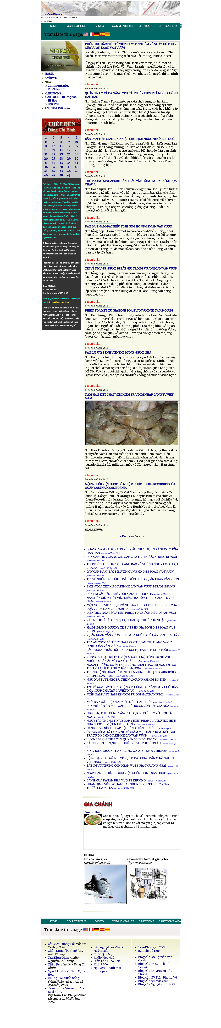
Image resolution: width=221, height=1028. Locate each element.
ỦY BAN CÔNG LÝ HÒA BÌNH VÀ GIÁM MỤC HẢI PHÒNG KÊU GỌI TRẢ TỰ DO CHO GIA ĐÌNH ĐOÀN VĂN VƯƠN (131, 733)
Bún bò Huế (92, 812)
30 (76, 158)
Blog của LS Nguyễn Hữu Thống (155, 972)
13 (61, 146)
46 (46, 175)
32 (53, 163)
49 (69, 175)
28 (61, 158)
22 (53, 154)
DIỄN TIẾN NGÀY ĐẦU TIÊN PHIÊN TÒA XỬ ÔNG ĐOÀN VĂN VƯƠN (132, 612)
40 (76, 167)
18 (61, 150)
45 (76, 171)
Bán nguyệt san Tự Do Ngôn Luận (109, 949)
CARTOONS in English (170, 25)
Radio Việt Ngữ (104, 957)
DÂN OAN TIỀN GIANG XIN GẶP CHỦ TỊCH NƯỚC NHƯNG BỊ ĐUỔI (132, 557)
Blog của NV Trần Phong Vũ (157, 977)
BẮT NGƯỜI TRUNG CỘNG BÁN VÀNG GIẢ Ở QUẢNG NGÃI (126, 765)
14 (68, 146)
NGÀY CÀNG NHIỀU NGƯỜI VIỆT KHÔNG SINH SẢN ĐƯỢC (126, 773)
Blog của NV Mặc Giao (153, 981)
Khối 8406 (101, 964)
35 (76, 163)
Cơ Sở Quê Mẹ (103, 954)
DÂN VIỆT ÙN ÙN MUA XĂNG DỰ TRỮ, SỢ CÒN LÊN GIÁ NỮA (128, 706)
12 (53, 146)
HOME (53, 25)
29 (69, 158)
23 (61, 154)
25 (76, 154)
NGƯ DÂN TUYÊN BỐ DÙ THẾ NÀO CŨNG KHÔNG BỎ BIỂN (127, 679)
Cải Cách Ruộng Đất (61, 944)
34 (69, 163)
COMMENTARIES (123, 25)
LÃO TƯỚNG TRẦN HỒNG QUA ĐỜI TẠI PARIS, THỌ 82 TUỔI (127, 650)
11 (46, 146)
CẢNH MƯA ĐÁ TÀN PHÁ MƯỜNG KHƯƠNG (116, 780)
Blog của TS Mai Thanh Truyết (154, 965)
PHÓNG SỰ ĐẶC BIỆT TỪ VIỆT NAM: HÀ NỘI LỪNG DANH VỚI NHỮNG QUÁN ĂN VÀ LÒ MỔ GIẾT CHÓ (128, 659)
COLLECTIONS (76, 25)
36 (46, 167)
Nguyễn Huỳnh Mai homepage (107, 969)
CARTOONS (146, 25)
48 (61, 175)
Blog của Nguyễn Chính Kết (157, 984)
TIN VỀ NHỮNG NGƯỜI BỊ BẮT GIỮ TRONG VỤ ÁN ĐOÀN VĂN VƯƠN (133, 579)
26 (46, 158)
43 (61, 171)
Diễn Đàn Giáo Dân (107, 961)
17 (53, 150)
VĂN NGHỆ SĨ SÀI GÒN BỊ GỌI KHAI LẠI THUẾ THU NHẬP (126, 620)
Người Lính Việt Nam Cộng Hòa (66, 972)
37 (53, 167)
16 (45, 150)
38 (61, 167)
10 (76, 142)
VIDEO (99, 25)
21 (45, 154)
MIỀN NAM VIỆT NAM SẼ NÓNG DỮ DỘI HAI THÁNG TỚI (125, 694)
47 (53, 175)
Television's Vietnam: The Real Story (66, 990)
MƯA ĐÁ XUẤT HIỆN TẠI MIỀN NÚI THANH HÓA (120, 702)
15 (76, 146)
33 (61, 163)
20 (76, 150)
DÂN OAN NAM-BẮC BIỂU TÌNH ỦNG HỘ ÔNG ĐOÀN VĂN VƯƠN (130, 571)
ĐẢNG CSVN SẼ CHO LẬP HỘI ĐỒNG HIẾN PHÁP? (120, 728)
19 (68, 150)
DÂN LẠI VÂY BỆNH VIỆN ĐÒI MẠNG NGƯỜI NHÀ (120, 594)
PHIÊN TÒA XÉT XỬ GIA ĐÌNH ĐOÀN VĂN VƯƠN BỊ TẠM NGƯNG (131, 586)
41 (45, 171)
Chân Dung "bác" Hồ (62, 951)
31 (45, 163)
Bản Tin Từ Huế (149, 951)
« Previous (126, 536)
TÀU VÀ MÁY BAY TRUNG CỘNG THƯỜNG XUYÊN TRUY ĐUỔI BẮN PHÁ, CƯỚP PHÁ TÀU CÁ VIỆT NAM (132, 688)
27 (53, 158)
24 (69, 154)
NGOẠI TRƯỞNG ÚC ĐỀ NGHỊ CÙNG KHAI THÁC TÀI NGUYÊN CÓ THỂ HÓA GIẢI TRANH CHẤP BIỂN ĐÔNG (131, 666)
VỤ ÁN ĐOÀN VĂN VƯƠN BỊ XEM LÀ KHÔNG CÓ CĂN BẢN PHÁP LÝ (132, 635)
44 (69, 171)
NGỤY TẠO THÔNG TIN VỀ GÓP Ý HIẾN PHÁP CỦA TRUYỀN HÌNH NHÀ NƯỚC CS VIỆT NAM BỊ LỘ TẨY (131, 722)
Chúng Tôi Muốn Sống (64, 978)
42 (53, 171)
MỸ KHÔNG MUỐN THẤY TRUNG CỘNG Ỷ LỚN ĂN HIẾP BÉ (127, 751)
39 (69, 167)
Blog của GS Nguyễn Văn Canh (155, 958)
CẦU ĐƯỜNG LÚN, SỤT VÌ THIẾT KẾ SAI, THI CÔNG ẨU (124, 743)
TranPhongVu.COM (152, 947)
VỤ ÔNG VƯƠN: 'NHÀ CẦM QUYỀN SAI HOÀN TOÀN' (122, 739)
